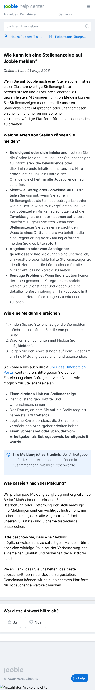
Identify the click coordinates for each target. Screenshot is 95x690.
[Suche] (86, 26)
